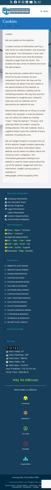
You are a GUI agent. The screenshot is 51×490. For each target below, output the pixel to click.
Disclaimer (27, 487)
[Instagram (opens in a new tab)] (23, 2)
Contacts (19, 233)
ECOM (10, 247)
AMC (16, 244)
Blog (21, 250)
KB (28, 244)
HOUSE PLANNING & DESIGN (19, 310)
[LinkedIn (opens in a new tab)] (27, 2)
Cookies (17, 25)
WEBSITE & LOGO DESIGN (17, 266)
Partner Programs (15, 205)
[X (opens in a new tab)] (11, 2)
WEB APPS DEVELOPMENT (18, 270)
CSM (21, 240)
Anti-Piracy (33, 485)
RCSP (22, 244)
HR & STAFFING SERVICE (17, 302)
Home (9, 230)
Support (26, 247)
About (17, 230)
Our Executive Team (16, 202)
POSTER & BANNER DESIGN (18, 282)
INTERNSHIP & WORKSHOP (18, 318)
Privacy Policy (22, 485)
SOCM (18, 247)
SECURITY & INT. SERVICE (17, 322)
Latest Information (15, 212)
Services (26, 230)
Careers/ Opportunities (18, 216)
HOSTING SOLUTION (15, 278)
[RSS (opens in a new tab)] (35, 2)
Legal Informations (15, 209)
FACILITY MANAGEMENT (17, 306)
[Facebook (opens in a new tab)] (15, 2)
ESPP (9, 244)
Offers (10, 233)
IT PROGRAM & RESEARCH (17, 314)
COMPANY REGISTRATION (17, 294)
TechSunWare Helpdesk (18, 219)
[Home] (3, 25)
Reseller (29, 250)
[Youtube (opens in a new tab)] (31, 2)
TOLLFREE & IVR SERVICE (17, 286)
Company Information (17, 198)
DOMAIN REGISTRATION (17, 273)
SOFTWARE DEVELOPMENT (18, 290)
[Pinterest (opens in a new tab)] (19, 2)
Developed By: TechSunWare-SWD (26, 477)
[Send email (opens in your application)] (39, 2)
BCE (8, 240)
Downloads (12, 250)
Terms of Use (10, 485)
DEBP (28, 240)
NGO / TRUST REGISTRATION (18, 298)
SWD (15, 240)
